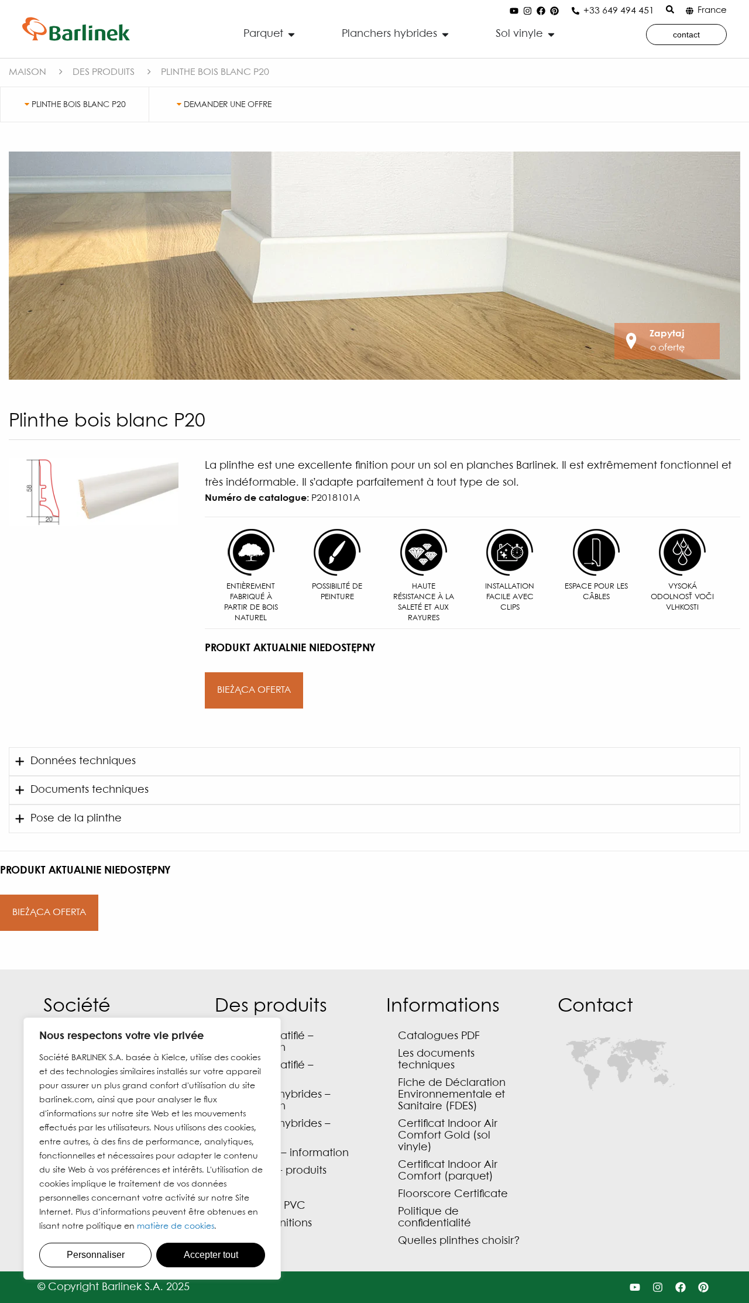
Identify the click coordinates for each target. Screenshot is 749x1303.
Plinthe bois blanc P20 (77, 105)
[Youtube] (514, 11)
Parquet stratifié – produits (270, 1071)
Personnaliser (96, 1255)
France (712, 10)
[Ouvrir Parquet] (291, 34)
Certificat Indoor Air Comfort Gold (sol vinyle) (447, 1136)
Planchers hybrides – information (278, 1101)
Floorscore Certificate (453, 1194)
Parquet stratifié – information (270, 1042)
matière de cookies (175, 1226)
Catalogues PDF (439, 1036)
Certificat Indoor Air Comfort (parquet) (447, 1171)
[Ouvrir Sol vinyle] (551, 34)
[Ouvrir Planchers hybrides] (445, 34)
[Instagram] (528, 11)
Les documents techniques (436, 1060)
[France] (689, 11)
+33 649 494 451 (618, 10)
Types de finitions (269, 1224)
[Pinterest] (554, 11)
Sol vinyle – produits (276, 1171)
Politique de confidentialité (434, 1218)
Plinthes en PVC (265, 1206)
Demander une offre (226, 105)
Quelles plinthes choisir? (459, 1241)
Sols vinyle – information (287, 1153)
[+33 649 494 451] (575, 11)
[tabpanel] (374, 266)
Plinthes (245, 1189)
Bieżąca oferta (254, 690)
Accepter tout (211, 1255)
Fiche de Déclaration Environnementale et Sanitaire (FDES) (452, 1095)
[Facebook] (541, 11)
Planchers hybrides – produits (278, 1130)
